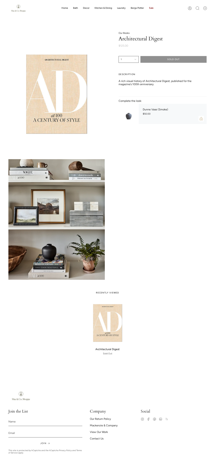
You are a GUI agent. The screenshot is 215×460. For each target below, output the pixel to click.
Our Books (124, 33)
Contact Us (96, 438)
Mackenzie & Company (104, 425)
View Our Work (99, 432)
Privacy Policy (65, 450)
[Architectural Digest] (107, 323)
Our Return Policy (100, 418)
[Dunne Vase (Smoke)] (129, 114)
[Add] (201, 118)
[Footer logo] (21, 396)
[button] (86, 8)
